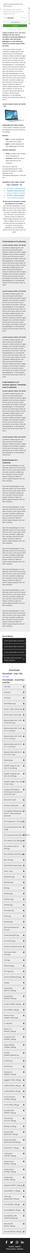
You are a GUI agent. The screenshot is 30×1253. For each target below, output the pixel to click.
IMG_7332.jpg (8, 860)
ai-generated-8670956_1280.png (10, 997)
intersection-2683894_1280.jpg (10, 1073)
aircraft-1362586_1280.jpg (12, 1004)
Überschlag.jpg (9, 966)
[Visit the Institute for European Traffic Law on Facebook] (6, 1243)
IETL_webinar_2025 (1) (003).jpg (11, 847)
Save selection (15, 22)
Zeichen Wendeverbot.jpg (12, 977)
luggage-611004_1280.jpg (12, 1080)
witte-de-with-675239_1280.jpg (9, 1225)
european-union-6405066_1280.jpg (10, 1038)
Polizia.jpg (7, 916)
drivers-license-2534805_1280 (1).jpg (11, 1016)
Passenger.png (9, 910)
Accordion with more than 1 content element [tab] (13, 659)
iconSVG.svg (8, 1066)
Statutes (20, 1249)
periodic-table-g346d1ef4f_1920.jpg (11, 1133)
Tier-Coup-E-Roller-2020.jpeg (10, 953)
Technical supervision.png (13, 946)
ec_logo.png (8, 1023)
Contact (11, 1246)
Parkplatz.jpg (8, 905)
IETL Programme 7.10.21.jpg (13, 821)
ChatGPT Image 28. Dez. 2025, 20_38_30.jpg (12, 775)
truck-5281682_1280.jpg (12, 1204)
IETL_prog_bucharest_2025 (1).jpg (13, 828)
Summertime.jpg (9, 941)
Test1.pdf (5, 677)
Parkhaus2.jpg (8, 899)
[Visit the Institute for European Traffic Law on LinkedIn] (22, 1243)
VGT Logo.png (8, 971)
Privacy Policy (11, 1249)
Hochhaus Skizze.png (11, 805)
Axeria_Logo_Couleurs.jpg (12, 715)
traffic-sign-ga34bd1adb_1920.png (11, 1198)
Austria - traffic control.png (13, 709)
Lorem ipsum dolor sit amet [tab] (13, 641)
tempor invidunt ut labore (15, 193)
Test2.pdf (7, 692)
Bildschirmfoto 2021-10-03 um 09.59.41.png (13, 721)
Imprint (17, 1246)
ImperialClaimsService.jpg (12, 865)
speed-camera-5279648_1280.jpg (10, 1170)
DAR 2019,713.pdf (10, 800)
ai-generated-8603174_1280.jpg (10, 989)
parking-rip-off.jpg (10, 1126)
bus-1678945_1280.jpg (11, 1010)
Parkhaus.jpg (8, 893)
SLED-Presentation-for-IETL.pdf (11, 928)
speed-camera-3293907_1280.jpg (10, 1162)
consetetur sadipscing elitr (16, 188)
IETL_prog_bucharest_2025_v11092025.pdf (15, 835)
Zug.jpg (6, 983)
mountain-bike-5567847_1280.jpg (10, 1111)
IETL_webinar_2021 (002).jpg (13, 841)
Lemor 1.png (8, 871)
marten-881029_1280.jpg (12, 1091)
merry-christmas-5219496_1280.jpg (10, 1098)
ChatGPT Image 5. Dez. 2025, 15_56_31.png (13, 783)
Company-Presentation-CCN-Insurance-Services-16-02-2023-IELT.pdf (13, 792)
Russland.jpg (8, 922)
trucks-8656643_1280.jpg (12, 1210)
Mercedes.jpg (8, 882)
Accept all (15, 25)
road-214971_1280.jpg (11, 1148)
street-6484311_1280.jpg (12, 1191)
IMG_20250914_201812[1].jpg (13, 854)
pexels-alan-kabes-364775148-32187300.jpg (12, 1141)
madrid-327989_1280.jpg (12, 1086)
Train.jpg (7, 960)
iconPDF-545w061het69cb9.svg (11, 1054)
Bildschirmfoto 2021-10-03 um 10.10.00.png (13, 729)
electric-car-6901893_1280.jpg (10, 1030)
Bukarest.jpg (8, 760)
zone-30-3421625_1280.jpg (13, 1232)
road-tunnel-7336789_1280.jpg (10, 1154)
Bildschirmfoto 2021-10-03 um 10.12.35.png (13, 737)
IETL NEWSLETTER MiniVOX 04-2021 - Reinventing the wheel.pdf (13, 813)
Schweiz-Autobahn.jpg (11, 935)
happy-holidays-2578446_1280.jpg (10, 1046)
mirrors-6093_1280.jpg (11, 1105)
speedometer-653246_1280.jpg (9, 1178)
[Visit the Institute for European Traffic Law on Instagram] (17, 1243)
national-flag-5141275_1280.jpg (10, 1119)
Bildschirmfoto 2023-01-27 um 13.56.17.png (13, 753)
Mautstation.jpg (9, 877)
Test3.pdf (7, 698)
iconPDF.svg (8, 1061)
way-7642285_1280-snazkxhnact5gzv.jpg (11, 1217)
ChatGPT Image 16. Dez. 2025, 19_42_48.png (12, 767)
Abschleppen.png (10, 703)
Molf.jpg (6, 888)
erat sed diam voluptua (15, 198)
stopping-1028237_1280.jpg (13, 1185)
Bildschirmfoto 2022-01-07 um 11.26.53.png (13, 745)
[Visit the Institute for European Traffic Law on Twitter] (11, 1243)
